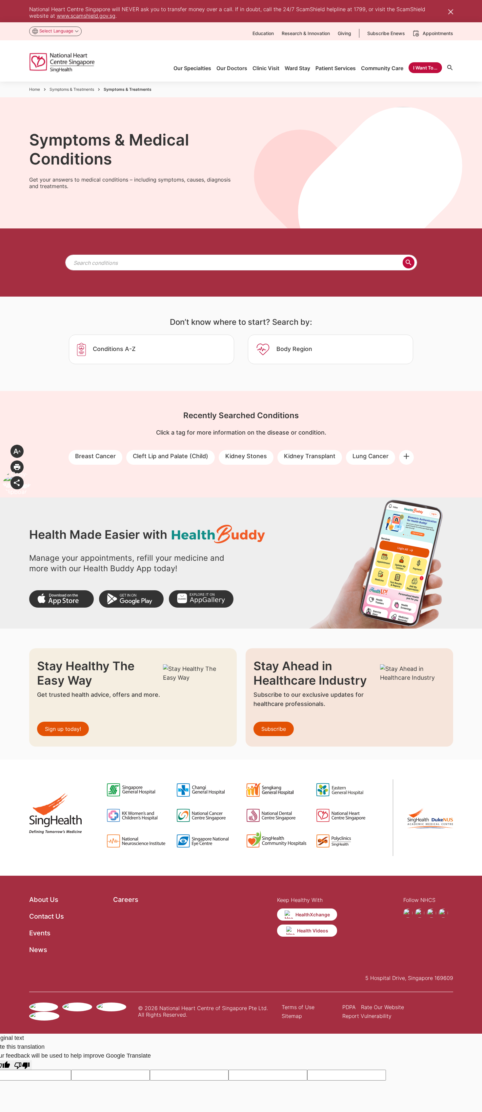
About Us (43, 900)
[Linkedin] (443, 913)
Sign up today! (63, 729)
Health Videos (312, 930)
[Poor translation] (22, 1065)
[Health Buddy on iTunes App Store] (61, 599)
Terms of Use (298, 1007)
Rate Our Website (382, 1007)
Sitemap (292, 1016)
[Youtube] (431, 913)
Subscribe (273, 729)
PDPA (349, 1007)
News (38, 950)
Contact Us (46, 916)
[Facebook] (407, 913)
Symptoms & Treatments (72, 89)
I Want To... (425, 67)
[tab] (151, 349)
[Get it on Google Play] (131, 599)
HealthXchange (312, 914)
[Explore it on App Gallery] (201, 599)
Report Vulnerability (367, 1016)
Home (34, 89)
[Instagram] (419, 913)
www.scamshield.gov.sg (86, 15)
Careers (125, 900)
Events (39, 933)
